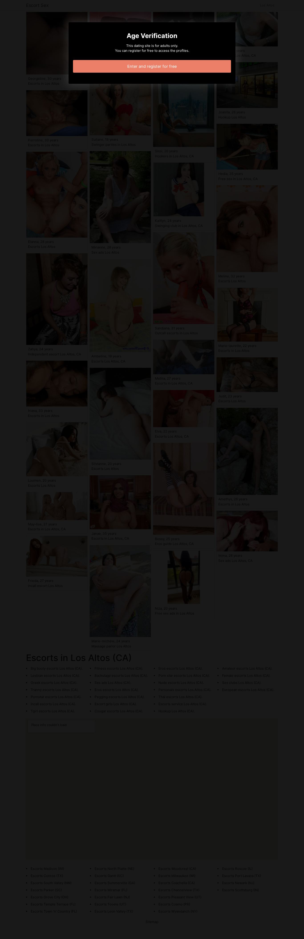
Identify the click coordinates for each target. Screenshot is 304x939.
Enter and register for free (152, 66)
